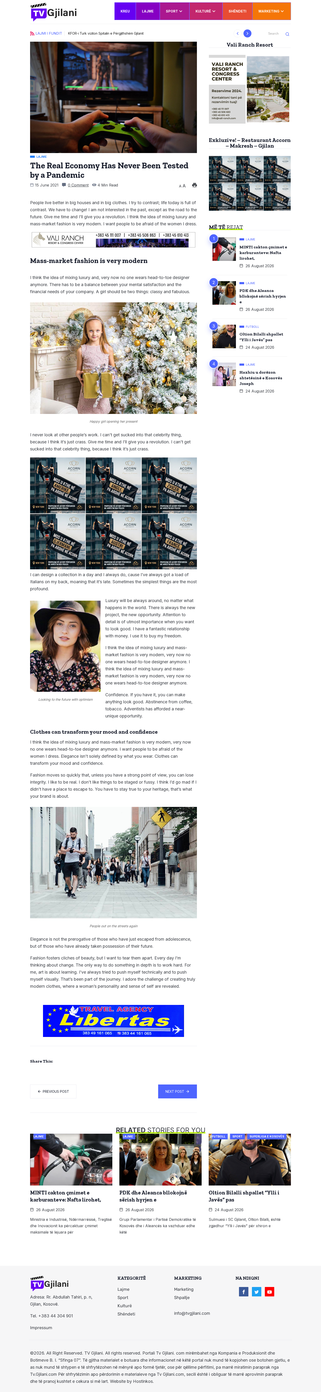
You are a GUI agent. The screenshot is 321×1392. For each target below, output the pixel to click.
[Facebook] (243, 1291)
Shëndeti (237, 11)
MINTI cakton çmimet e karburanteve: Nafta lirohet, (263, 252)
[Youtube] (269, 1291)
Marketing (268, 11)
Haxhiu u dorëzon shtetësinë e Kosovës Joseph (260, 378)
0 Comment (78, 185)
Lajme (148, 11)
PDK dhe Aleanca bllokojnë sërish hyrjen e (262, 296)
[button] (238, 33)
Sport (172, 11)
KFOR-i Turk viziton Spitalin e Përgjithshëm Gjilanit (106, 33)
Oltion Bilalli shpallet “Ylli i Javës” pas (261, 337)
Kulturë (203, 11)
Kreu (125, 11)
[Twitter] (256, 1291)
